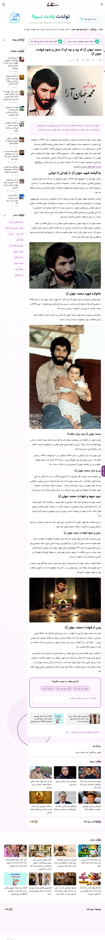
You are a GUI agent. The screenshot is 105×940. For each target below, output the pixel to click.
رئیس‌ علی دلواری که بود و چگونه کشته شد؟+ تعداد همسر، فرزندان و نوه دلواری (10, 95)
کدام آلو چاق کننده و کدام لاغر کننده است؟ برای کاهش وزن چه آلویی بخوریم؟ (90, 890)
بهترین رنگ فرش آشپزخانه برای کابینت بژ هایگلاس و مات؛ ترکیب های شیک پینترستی (65, 862)
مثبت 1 (10, 233)
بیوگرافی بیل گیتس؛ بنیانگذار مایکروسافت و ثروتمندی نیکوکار (65, 808)
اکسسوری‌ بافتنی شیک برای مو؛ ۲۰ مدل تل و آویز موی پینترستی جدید (79, 719)
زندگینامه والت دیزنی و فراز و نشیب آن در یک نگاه (12, 199)
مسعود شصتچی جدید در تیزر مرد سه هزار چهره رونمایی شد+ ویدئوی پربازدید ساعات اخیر (65, 890)
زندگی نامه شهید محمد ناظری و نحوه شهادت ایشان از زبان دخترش (41, 784)
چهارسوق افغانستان (16, 245)
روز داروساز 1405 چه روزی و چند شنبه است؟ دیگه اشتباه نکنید (91, 862)
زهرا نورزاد (72, 60)
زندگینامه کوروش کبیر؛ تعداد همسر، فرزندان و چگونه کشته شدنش (41, 809)
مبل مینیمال (19, 275)
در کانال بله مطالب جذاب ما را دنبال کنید (85, 732)
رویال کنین (19, 269)
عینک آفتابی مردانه (16, 222)
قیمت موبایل (18, 263)
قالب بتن (19, 233)
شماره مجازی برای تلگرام (14, 228)
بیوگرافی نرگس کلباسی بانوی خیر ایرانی (66, 783)
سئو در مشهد (18, 251)
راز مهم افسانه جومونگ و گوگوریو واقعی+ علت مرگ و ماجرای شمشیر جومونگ (11, 63)
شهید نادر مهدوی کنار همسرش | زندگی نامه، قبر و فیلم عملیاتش (12, 111)
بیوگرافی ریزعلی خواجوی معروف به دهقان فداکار (92, 808)
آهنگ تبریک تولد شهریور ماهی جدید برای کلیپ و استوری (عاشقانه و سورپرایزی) (41, 719)
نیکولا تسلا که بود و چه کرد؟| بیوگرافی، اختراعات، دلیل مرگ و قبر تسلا (90, 784)
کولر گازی (19, 239)
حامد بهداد (39, 666)
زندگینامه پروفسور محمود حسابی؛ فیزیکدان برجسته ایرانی (11, 126)
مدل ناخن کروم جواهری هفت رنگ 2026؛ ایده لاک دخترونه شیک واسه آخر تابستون (16, 862)
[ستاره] (53, 4)
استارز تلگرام (18, 257)
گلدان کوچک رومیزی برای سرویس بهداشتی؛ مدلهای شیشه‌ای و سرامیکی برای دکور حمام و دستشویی (40, 864)
